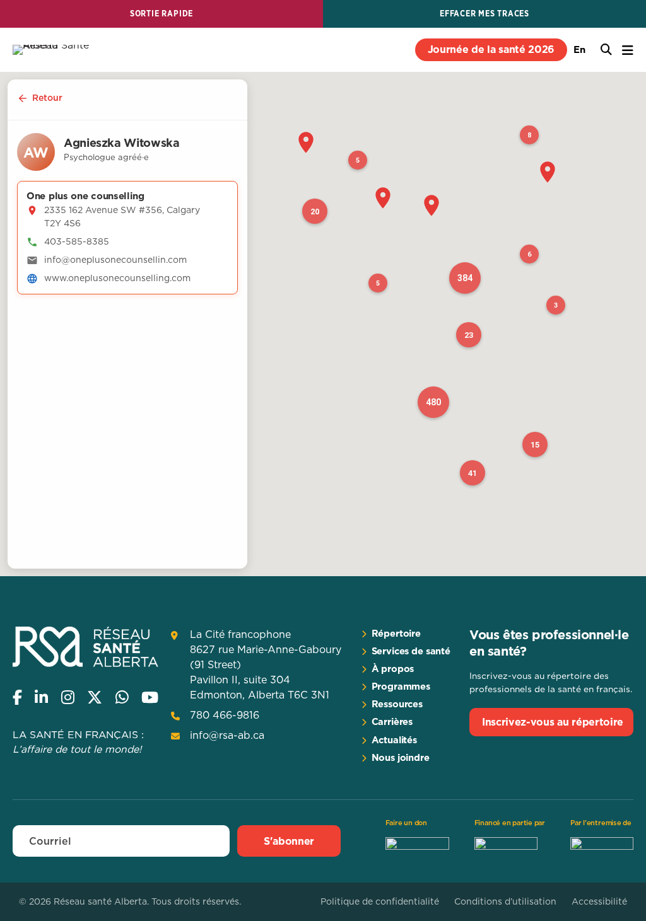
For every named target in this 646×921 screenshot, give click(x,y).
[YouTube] (149, 697)
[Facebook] (17, 697)
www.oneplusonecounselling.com (117, 278)
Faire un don (406, 823)
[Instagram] (67, 697)
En (579, 49)
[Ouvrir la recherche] (606, 50)
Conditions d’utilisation (505, 901)
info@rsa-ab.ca (227, 735)
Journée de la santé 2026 (491, 49)
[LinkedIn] (41, 697)
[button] (306, 142)
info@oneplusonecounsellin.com (115, 259)
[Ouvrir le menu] (627, 50)
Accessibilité (599, 901)
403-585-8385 (76, 241)
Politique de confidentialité (379, 901)
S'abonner (289, 841)
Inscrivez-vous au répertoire (552, 722)
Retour (47, 97)
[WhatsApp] (122, 697)
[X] (94, 697)
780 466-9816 (224, 715)
